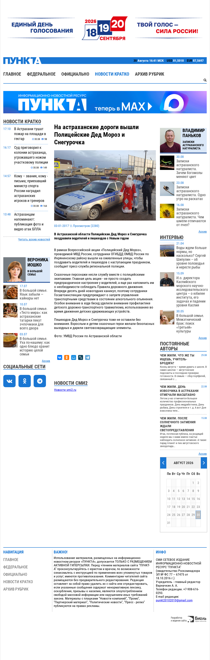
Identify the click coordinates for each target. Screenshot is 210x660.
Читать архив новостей (34, 239)
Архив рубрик (149, 74)
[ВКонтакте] (59, 357)
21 (188, 507)
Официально (75, 74)
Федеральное (41, 74)
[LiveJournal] (80, 357)
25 (173, 515)
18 (173, 507)
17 (168, 507)
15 (193, 499)
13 (183, 499)
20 (183, 507)
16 (198, 499)
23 (198, 507)
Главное (12, 74)
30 (198, 515)
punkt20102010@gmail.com (174, 600)
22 (193, 507)
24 (168, 515)
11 (173, 499)
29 (193, 515)
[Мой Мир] (73, 357)
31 (168, 523)
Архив (46, 361)
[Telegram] (87, 357)
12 (178, 499)
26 (178, 515)
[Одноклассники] (66, 357)
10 (168, 499)
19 (178, 507)
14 (188, 499)
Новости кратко (112, 74)
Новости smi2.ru (65, 390)
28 (188, 515)
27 (183, 515)
